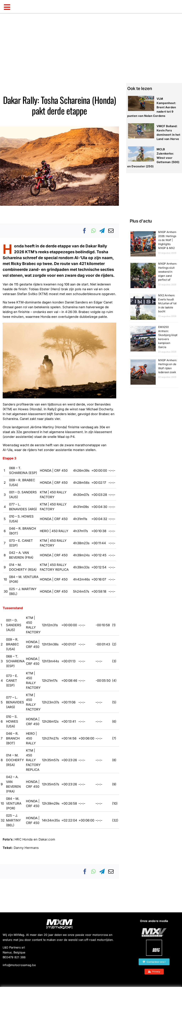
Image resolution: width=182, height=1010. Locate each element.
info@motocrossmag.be (19, 965)
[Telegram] (102, 230)
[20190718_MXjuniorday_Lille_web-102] (154, 941)
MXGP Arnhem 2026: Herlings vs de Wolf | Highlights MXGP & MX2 (167, 240)
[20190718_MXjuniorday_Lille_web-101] (154, 929)
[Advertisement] (91, 998)
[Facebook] (84, 230)
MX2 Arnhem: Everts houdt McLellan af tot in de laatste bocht (167, 303)
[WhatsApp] (93, 230)
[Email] (110, 230)
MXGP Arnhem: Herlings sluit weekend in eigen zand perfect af (167, 271)
